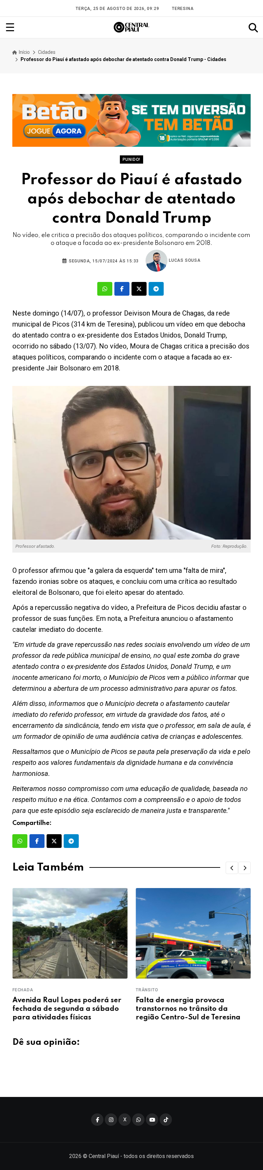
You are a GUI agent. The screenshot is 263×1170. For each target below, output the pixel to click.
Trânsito (147, 990)
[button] (232, 868)
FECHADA (22, 990)
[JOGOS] (131, 120)
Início (24, 52)
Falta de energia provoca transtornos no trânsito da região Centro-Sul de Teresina (188, 1009)
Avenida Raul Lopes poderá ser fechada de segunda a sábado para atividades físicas (66, 1009)
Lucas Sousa (184, 260)
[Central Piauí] (131, 27)
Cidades (46, 52)
